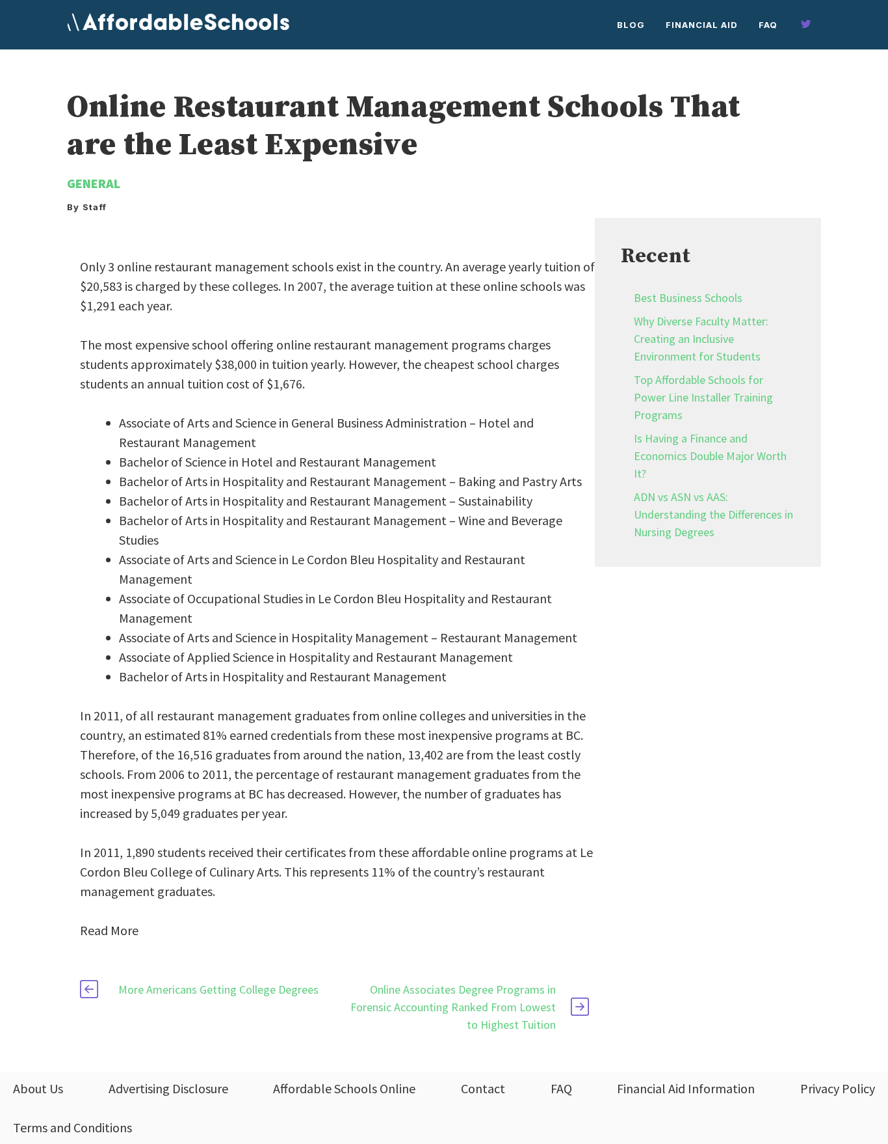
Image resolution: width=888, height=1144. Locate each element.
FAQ (768, 25)
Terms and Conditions (72, 1127)
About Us (38, 1088)
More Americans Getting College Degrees (218, 989)
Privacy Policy (837, 1088)
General (93, 183)
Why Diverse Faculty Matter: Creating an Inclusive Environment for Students (701, 339)
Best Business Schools (688, 297)
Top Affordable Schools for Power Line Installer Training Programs (703, 397)
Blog (631, 25)
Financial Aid (702, 25)
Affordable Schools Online (344, 1088)
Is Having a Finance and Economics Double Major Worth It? (710, 456)
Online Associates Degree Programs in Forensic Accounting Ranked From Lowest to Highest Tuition (453, 1007)
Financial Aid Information (686, 1088)
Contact (483, 1088)
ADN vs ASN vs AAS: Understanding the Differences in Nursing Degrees (713, 514)
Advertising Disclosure (168, 1088)
